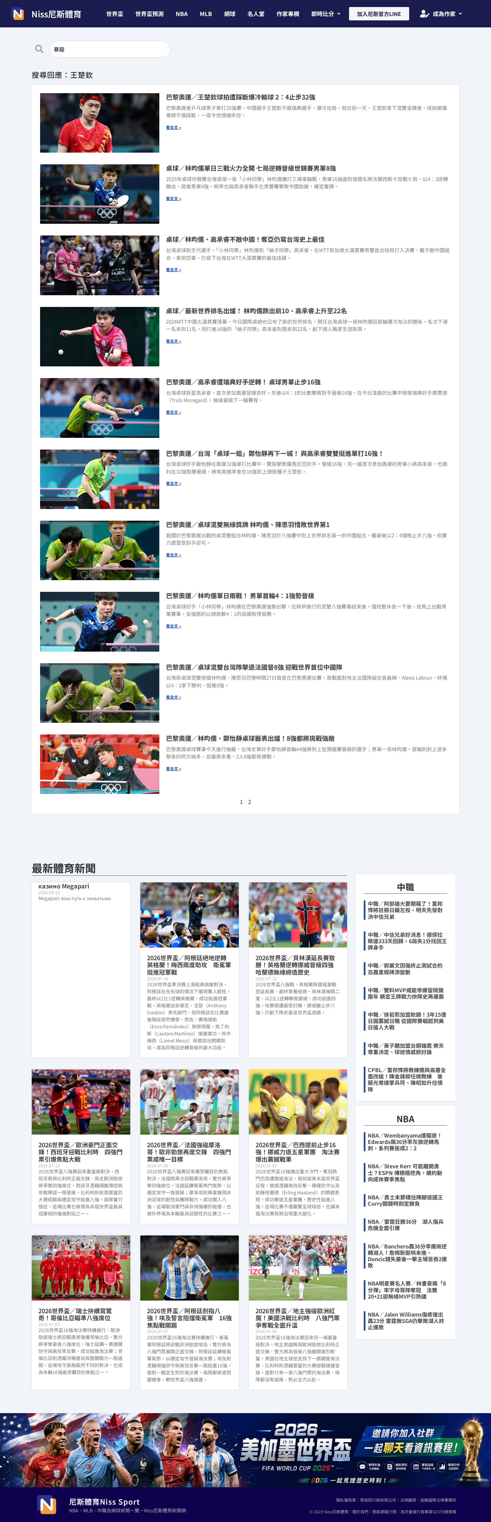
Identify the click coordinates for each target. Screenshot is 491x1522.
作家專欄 (288, 13)
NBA (182, 13)
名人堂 (256, 13)
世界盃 (114, 13)
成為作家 (444, 13)
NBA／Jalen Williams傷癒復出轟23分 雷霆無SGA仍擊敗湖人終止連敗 (406, 1320)
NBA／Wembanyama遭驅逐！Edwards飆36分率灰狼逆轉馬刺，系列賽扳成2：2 (405, 1141)
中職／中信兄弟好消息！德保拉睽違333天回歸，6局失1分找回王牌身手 (407, 941)
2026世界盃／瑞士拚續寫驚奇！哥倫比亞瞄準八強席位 (75, 1314)
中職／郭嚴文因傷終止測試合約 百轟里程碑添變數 (408, 968)
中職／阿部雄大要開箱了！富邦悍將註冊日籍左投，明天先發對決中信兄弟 (405, 909)
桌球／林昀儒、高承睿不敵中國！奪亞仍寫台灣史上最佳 (245, 238)
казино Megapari (63, 885)
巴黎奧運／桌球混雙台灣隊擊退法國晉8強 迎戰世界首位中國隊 (254, 666)
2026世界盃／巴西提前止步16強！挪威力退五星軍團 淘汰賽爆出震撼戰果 (298, 1151)
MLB (206, 13)
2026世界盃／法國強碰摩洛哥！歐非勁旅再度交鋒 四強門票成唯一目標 (189, 1151)
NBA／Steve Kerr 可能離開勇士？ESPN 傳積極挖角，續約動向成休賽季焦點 (405, 1172)
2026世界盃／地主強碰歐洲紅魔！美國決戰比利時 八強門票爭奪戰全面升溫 (298, 1317)
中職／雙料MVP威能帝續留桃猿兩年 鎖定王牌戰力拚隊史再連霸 (406, 993)
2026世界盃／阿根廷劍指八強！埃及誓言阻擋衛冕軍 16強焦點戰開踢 (189, 1317)
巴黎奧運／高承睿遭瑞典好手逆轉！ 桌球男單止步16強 (243, 381)
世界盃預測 (149, 13)
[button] (325, 13)
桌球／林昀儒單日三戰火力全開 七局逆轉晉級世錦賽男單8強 (251, 167)
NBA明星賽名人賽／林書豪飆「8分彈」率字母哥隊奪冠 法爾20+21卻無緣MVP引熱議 (407, 1289)
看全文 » (173, 127)
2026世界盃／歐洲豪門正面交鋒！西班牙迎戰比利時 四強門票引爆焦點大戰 (80, 1151)
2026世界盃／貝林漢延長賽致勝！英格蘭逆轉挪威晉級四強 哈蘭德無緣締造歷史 (298, 964)
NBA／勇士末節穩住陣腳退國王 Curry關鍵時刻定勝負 (408, 1200)
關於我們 (360, 1511)
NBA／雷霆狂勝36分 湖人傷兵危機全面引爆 (406, 1224)
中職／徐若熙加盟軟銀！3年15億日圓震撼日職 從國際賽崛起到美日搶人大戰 (407, 1020)
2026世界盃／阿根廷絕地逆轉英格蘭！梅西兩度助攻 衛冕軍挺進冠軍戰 (189, 964)
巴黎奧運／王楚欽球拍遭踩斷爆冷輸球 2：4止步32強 (240, 96)
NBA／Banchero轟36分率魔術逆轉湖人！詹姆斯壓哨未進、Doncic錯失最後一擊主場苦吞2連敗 (407, 1256)
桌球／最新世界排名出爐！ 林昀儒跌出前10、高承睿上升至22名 (256, 310)
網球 (229, 13)
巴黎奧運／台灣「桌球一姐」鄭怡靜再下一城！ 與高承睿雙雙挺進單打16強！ (275, 453)
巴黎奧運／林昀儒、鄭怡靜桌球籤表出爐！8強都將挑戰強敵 (250, 737)
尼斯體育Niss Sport (104, 1501)
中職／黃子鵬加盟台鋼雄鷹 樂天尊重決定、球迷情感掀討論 (406, 1048)
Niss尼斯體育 (56, 14)
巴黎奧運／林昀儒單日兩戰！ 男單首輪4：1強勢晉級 (240, 595)
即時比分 (322, 13)
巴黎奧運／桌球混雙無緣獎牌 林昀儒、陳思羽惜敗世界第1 (248, 524)
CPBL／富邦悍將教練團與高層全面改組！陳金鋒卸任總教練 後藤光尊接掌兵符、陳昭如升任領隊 (407, 1079)
